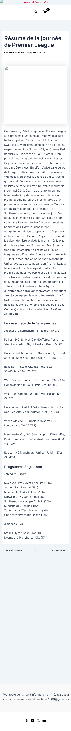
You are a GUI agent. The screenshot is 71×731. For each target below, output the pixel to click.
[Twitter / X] (27, 720)
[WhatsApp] (38, 720)
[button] (36, 12)
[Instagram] (32, 720)
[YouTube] (44, 720)
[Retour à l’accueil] (35, 2)
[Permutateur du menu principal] (27, 12)
